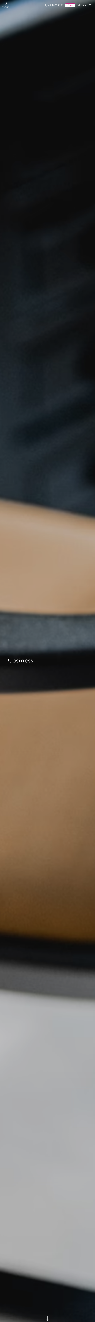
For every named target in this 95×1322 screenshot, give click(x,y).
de (79, 5)
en (84, 5)
